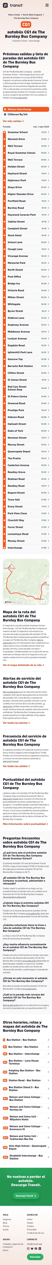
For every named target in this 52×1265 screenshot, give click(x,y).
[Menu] (47, 5)
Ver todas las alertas (15, 722)
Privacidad (31, 1229)
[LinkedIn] (40, 1248)
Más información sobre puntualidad (24, 824)
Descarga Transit (24, 1195)
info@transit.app (34, 1244)
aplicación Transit (11, 761)
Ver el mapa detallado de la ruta (22, 665)
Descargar (35, 1256)
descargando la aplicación (14, 897)
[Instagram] (28, 1248)
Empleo (30, 1226)
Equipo (30, 1222)
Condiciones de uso (35, 1233)
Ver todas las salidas (15, 766)
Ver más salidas (12, 121)
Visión (29, 1219)
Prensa (6, 1226)
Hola (5, 1214)
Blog (5, 1222)
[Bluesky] (32, 1249)
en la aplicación (20, 97)
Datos (5, 1250)
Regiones (7, 1219)
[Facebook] (36, 1248)
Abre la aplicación (11, 692)
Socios (6, 1239)
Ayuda (5, 1229)
